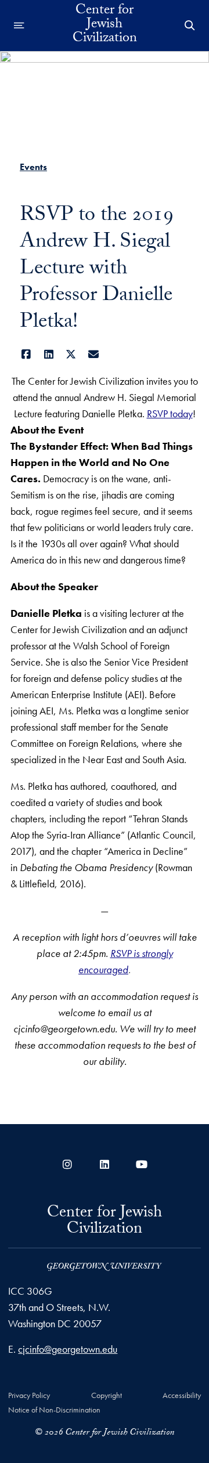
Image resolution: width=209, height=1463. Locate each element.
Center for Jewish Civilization (105, 25)
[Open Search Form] (190, 25)
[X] (71, 354)
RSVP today (170, 413)
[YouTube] (142, 1164)
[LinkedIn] (49, 354)
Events (33, 167)
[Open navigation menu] (19, 25)
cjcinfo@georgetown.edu (67, 1349)
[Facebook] (26, 354)
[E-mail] (93, 354)
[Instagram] (67, 1164)
